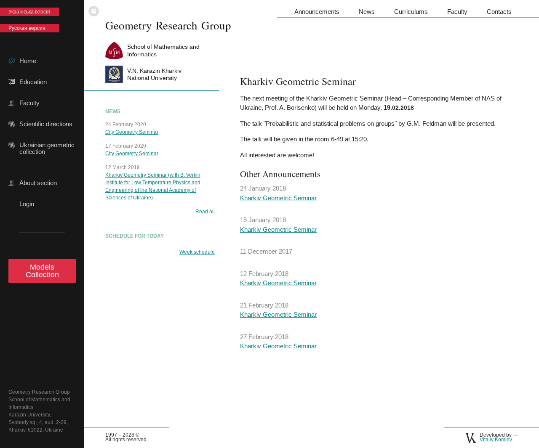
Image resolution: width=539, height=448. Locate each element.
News (367, 11)
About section (38, 183)
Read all (205, 212)
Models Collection (42, 271)
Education (33, 82)
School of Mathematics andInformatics (163, 50)
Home (27, 61)
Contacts (499, 11)
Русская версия (26, 28)
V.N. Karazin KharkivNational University (154, 74)
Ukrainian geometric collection (47, 145)
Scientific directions (45, 124)
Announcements (316, 11)
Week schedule (197, 252)
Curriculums (411, 11)
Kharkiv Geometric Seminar (278, 197)
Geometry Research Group (168, 25)
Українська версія (29, 12)
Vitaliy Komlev (496, 440)
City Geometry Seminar (131, 132)
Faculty (29, 103)
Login (26, 204)
